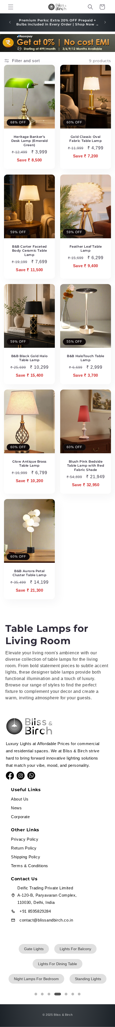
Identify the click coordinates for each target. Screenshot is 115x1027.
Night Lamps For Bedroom (36, 979)
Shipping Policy (25, 857)
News (16, 808)
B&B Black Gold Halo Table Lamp (29, 358)
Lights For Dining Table (57, 964)
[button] (11, 7)
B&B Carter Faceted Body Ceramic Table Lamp (29, 250)
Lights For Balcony (75, 949)
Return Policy (24, 848)
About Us (20, 799)
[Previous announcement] (10, 22)
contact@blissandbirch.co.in (46, 920)
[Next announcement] (105, 22)
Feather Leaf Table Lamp (86, 248)
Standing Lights (88, 979)
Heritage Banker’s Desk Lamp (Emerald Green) (29, 141)
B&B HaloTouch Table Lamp (85, 358)
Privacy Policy (24, 839)
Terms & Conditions (29, 865)
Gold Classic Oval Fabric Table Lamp (85, 139)
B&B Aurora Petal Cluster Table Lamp (30, 573)
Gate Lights (34, 949)
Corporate (20, 816)
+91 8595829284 (35, 911)
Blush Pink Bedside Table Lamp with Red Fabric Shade (85, 465)
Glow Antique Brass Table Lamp (29, 463)
